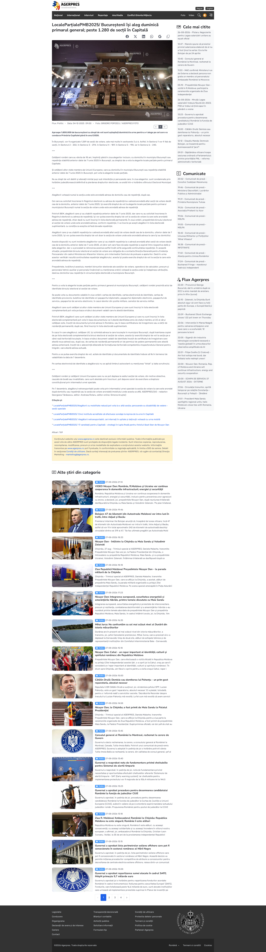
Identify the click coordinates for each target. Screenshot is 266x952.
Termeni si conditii (192, 945)
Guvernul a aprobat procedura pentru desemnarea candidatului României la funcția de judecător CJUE (131, 792)
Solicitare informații (103, 925)
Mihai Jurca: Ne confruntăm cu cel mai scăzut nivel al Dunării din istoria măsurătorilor (131, 626)
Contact (56, 934)
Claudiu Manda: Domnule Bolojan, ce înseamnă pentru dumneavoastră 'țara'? (193, 143)
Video (191, 15)
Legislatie (56, 912)
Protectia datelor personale (148, 916)
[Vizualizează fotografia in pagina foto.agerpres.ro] (112, 80)
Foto (183, 15)
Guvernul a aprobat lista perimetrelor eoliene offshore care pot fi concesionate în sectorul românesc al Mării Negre (132, 847)
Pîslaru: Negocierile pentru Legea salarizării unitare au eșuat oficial (194, 35)
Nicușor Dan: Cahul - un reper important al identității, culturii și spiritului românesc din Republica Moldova (131, 654)
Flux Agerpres (195, 280)
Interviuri (89, 15)
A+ (165, 127)
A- (156, 127)
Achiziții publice (101, 921)
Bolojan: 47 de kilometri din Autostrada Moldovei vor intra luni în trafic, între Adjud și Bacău (132, 515)
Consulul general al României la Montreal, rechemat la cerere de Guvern (132, 736)
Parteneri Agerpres (144, 930)
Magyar (200, 8)
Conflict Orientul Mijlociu (139, 15)
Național (58, 15)
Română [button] (173, 945)
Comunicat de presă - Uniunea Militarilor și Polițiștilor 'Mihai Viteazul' (193, 236)
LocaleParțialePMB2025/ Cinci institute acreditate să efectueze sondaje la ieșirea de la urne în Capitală (103, 414)
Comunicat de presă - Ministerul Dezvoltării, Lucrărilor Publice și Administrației (193, 190)
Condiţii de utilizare (75, 451)
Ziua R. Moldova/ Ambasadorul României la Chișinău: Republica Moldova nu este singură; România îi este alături (131, 819)
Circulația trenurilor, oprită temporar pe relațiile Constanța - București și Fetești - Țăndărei (194, 390)
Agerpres (65, 945)
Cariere (55, 930)
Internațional (73, 15)
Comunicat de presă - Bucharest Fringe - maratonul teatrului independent (192, 264)
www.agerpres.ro (86, 439)
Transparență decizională (106, 912)
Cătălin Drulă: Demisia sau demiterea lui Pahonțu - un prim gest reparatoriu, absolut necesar (131, 681)
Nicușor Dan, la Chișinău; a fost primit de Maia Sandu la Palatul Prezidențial (131, 709)
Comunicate (194, 174)
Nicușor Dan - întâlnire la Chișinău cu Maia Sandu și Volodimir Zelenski (130, 543)
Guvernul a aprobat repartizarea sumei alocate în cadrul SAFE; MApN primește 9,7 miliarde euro (130, 875)
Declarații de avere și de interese (67, 925)
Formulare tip (100, 930)
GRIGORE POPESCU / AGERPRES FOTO (120, 123)
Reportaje (103, 15)
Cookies (208, 945)
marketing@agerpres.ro (77, 454)
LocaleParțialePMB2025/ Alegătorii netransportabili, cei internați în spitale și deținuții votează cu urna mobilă (106, 419)
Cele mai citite (196, 27)
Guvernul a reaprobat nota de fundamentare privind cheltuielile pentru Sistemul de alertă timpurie (131, 764)
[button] (210, 15)
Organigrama (58, 921)
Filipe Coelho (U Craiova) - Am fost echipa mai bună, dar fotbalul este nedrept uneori (194, 355)
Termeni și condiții (144, 921)
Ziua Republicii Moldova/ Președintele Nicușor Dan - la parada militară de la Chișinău (130, 571)
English (210, 8)
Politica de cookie (143, 925)
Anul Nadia (117, 15)
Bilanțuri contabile (102, 916)
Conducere (57, 916)
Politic (60, 123)
